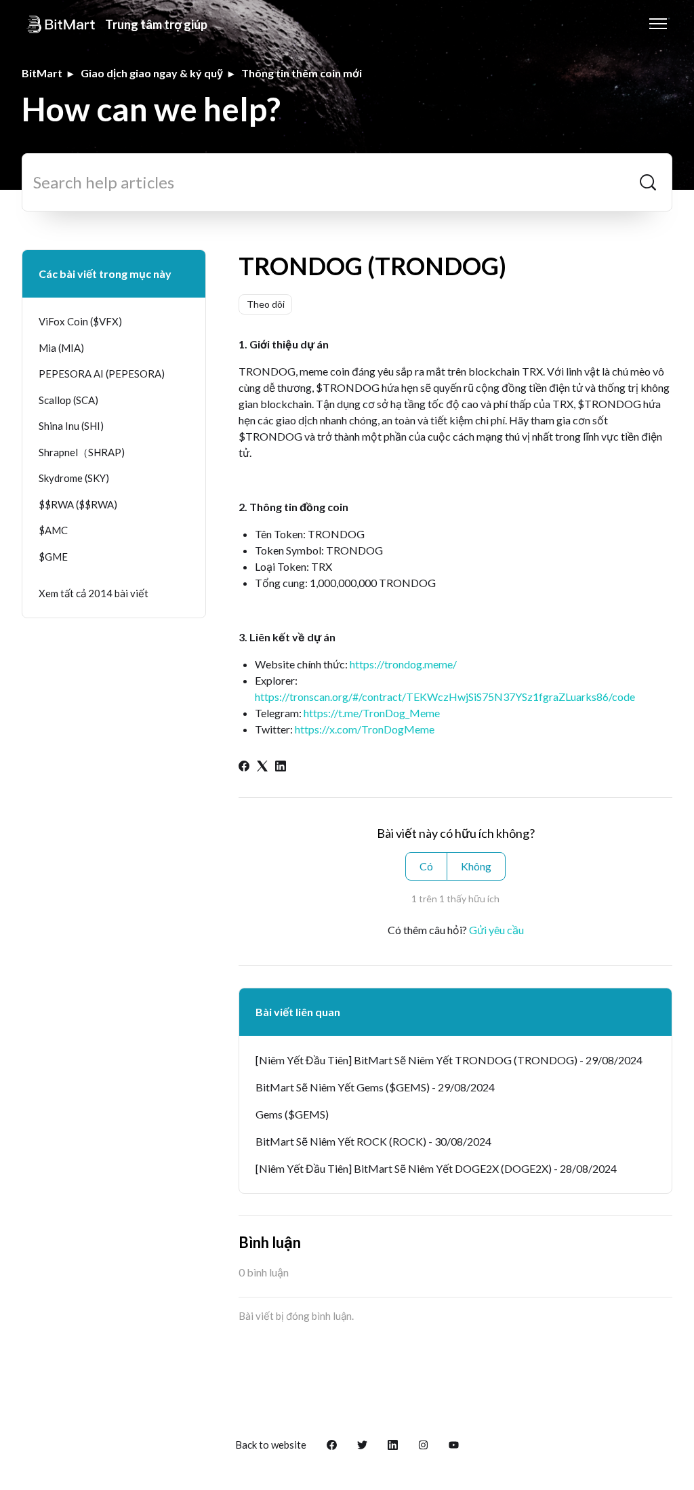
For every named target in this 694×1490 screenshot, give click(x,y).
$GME (53, 556)
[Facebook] (244, 767)
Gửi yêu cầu (496, 929)
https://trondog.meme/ (403, 664)
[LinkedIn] (280, 767)
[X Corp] (262, 767)
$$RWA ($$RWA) (78, 504)
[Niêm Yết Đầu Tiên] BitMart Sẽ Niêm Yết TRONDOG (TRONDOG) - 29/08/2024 (449, 1059)
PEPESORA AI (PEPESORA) (102, 373)
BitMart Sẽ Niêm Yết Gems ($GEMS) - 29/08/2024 (375, 1087)
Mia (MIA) (61, 348)
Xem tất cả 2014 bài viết (93, 593)
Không (476, 866)
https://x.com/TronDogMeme (364, 729)
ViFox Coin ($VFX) (80, 321)
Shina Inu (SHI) (71, 426)
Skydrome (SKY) (74, 478)
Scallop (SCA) (68, 400)
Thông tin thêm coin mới (301, 72)
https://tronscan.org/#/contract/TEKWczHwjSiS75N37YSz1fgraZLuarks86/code (445, 696)
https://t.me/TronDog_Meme (372, 712)
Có (426, 866)
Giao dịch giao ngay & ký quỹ (152, 72)
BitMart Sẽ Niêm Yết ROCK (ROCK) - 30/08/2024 (373, 1141)
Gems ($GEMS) (292, 1114)
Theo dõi (266, 304)
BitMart (42, 72)
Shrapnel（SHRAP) (82, 452)
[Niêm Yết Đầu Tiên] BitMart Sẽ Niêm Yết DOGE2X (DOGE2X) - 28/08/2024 (436, 1168)
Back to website (270, 1444)
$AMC (53, 530)
